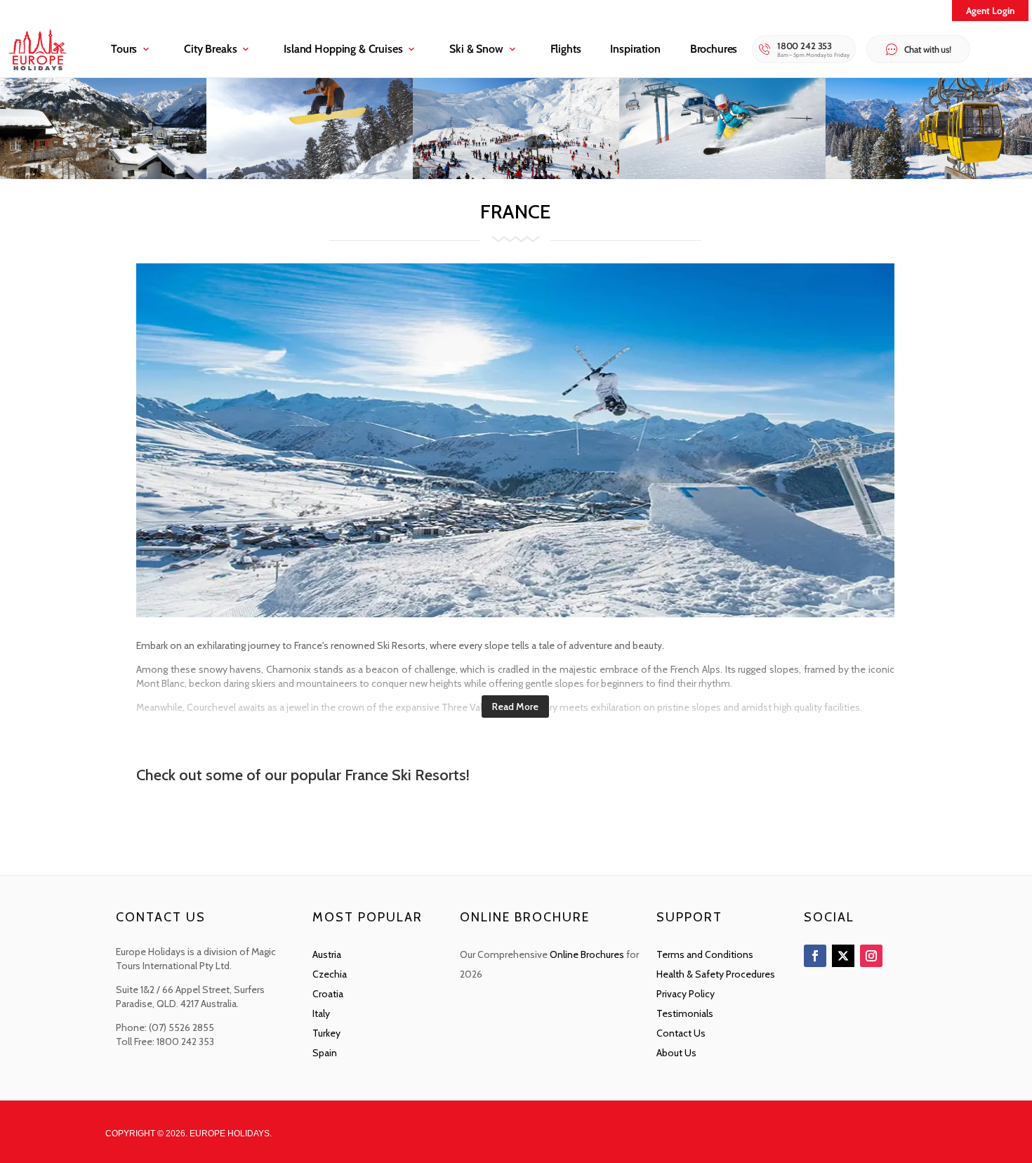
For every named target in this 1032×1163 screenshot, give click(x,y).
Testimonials (684, 1013)
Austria (326, 954)
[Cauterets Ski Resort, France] (516, 175)
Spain (324, 1052)
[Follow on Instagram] (871, 956)
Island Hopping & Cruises (343, 48)
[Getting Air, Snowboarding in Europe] (309, 175)
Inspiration (635, 48)
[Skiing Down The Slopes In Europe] (722, 175)
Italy (321, 1013)
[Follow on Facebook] (815, 956)
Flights (565, 48)
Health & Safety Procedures (715, 974)
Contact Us (681, 1033)
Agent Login (990, 10)
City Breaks (210, 48)
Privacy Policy (685, 993)
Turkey (326, 1033)
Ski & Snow (476, 48)
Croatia (327, 993)
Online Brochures (587, 954)
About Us (676, 1052)
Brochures (714, 48)
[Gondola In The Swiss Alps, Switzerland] (929, 175)
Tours (124, 48)
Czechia (329, 974)
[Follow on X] (843, 956)
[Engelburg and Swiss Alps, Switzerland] (103, 175)
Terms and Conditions (704, 954)
